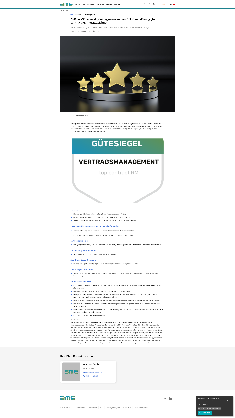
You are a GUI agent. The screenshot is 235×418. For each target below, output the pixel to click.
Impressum (81, 408)
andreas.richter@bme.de (93, 373)
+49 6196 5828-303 (91, 376)
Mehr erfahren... (203, 404)
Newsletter (127, 408)
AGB (101, 408)
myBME (163, 4)
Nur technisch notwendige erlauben (209, 408)
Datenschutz (92, 408)
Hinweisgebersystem (113, 408)
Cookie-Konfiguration (141, 408)
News (66, 10)
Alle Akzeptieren (205, 413)
